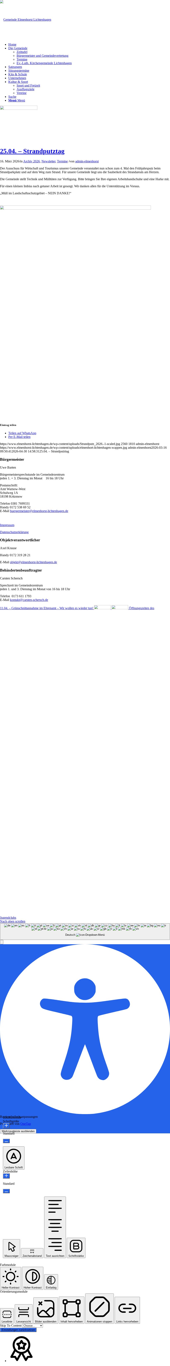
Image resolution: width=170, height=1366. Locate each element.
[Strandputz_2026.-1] (18, 108)
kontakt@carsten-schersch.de (29, 600)
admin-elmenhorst (87, 161)
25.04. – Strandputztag (32, 151)
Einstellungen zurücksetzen (18, 1329)
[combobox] (85, 931)
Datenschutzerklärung (14, 532)
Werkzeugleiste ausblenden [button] (18, 1131)
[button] (1, 942)
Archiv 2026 (31, 161)
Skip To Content (11, 1325)
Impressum (7, 525)
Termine (62, 161)
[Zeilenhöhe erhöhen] (6, 1176)
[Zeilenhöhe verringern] (6, 1191)
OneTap (25, 1123)
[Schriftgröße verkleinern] (6, 1141)
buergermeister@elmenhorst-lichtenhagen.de (39, 511)
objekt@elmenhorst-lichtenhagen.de (33, 562)
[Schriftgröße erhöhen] (6, 1125)
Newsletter (48, 161)
